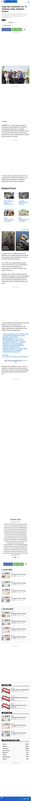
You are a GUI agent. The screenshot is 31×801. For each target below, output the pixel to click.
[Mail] (15, 557)
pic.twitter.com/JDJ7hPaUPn (15, 357)
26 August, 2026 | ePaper (18, 574)
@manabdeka (8, 339)
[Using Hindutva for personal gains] (6, 698)
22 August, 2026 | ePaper (18, 598)
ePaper (12, 572)
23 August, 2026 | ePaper (18, 591)
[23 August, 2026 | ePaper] (6, 592)
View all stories (25, 230)
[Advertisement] (15, 48)
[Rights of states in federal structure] (6, 706)
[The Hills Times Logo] (10, 1)
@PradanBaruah (14, 336)
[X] (18, 557)
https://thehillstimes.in (15, 521)
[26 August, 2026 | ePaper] (6, 575)
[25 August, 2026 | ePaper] (6, 584)
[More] (24, 29)
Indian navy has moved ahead (19, 690)
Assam (3, 20)
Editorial (6, 685)
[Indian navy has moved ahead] (6, 691)
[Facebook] (13, 557)
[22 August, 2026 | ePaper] (6, 599)
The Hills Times (7, 25)
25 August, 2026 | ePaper (18, 583)
